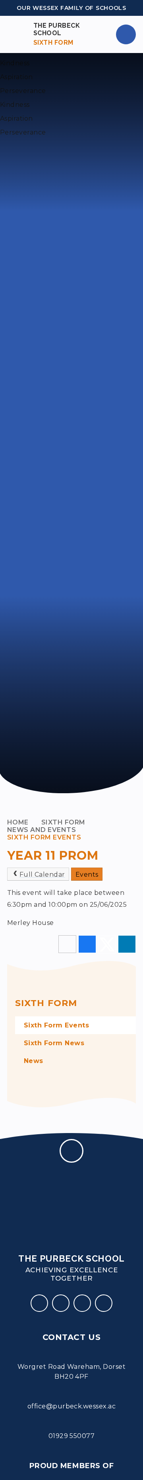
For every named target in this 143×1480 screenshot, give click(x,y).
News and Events (41, 830)
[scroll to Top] (71, 1151)
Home (18, 822)
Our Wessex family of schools (71, 7)
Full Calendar (42, 874)
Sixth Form (63, 822)
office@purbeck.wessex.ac (71, 1406)
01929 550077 (71, 1436)
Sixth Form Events (44, 837)
